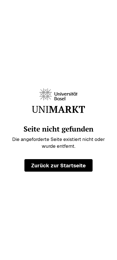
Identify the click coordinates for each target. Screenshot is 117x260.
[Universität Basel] (58, 94)
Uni (58, 109)
